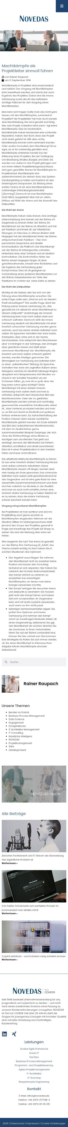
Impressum (32, 1123)
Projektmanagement (20, 743)
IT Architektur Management (24, 729)
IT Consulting (16, 732)
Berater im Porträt (19, 712)
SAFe (11, 746)
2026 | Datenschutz (13, 1123)
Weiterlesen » (10, 863)
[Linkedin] (4, 1034)
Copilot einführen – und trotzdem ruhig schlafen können (34, 956)
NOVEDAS (14, 739)
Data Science (16, 719)
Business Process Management (27, 716)
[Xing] (14, 1034)
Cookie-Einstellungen (53, 1123)
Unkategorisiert (17, 750)
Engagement (16, 722)
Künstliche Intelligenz (20, 736)
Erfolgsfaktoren (17, 726)
